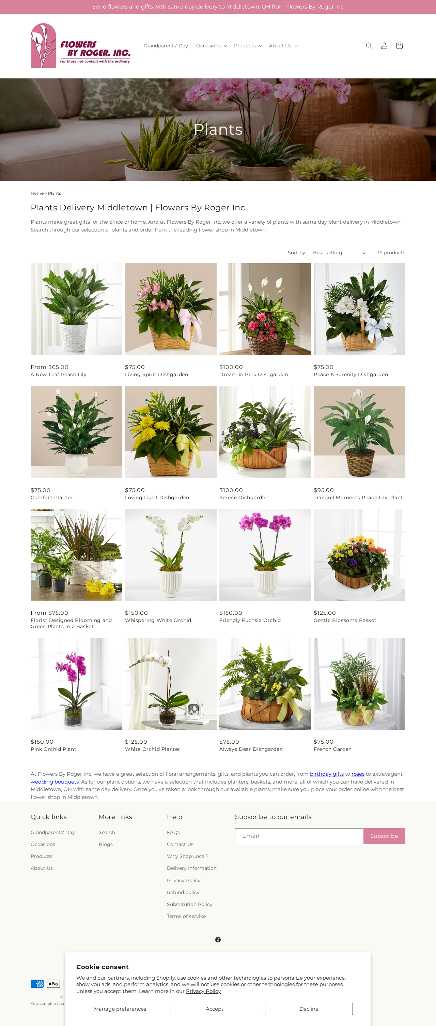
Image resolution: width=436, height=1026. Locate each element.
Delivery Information (192, 868)
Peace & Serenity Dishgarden (351, 374)
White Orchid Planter (152, 749)
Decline (308, 1009)
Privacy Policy (203, 991)
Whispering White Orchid (158, 620)
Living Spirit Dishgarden (156, 374)
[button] (211, 46)
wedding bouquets (55, 781)
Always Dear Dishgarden (251, 749)
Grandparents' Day (53, 832)
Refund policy (183, 892)
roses (358, 774)
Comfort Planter (52, 497)
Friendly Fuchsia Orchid (250, 620)
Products (41, 856)
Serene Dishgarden (243, 497)
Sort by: (297, 253)
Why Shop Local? (187, 856)
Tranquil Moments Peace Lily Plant (358, 497)
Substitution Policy (190, 904)
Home (37, 193)
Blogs (106, 844)
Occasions (43, 844)
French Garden (333, 749)
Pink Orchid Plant (53, 749)
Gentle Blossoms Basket (345, 620)
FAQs (173, 832)
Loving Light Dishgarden (157, 497)
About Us (42, 868)
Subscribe (384, 836)
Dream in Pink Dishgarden (253, 374)
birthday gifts (327, 774)
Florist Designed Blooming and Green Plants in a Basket (71, 623)
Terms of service (186, 916)
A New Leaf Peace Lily (59, 374)
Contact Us (180, 844)
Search (107, 832)
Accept (214, 1009)
